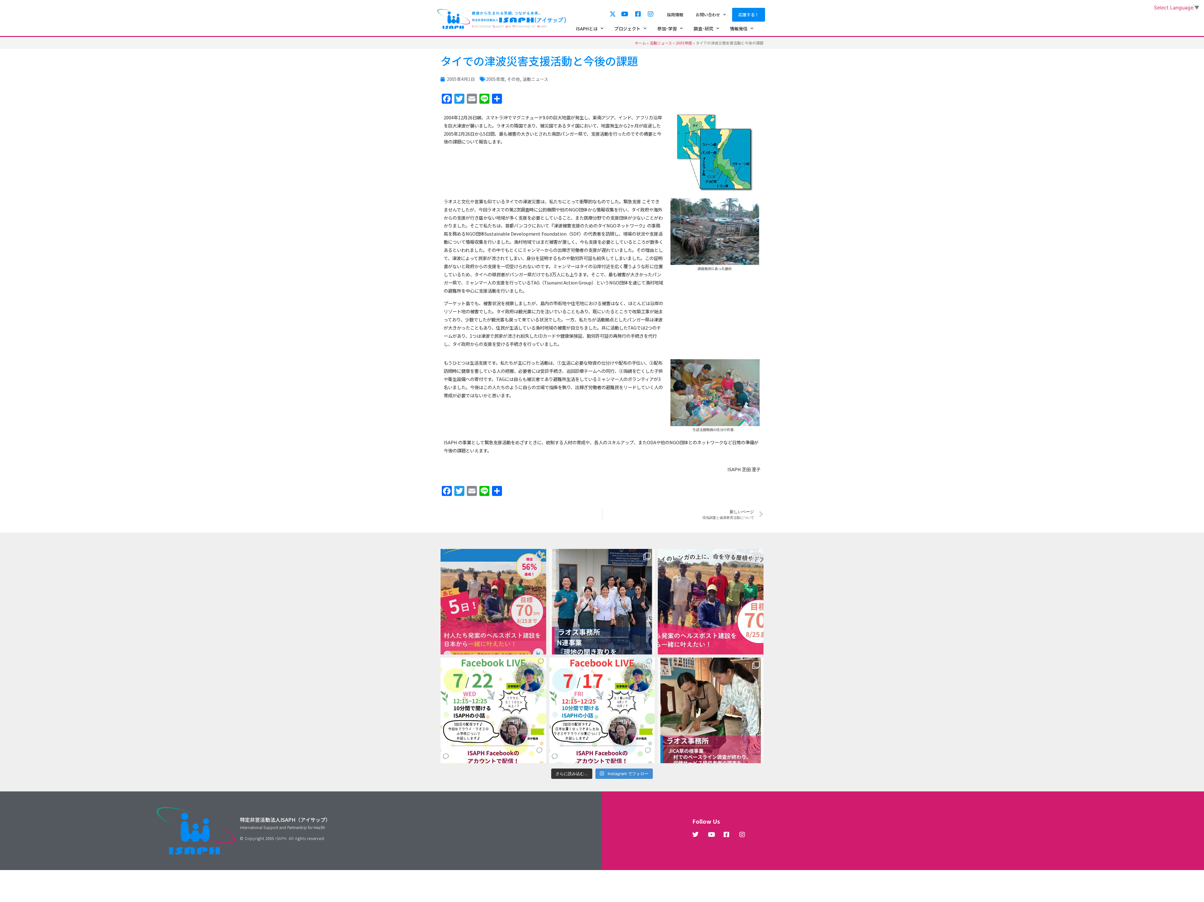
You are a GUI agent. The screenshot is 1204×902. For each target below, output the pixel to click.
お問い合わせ (708, 15)
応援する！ (748, 15)
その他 (513, 79)
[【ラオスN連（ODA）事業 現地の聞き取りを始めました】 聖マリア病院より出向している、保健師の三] (602, 601)
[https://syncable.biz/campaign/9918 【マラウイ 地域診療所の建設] (710, 601)
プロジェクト (627, 28)
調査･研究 (703, 28)
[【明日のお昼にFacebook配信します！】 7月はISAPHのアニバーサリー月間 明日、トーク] (602, 710)
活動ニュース (661, 42)
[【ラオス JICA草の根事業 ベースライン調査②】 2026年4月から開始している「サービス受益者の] (710, 710)
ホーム (640, 42)
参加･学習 (667, 28)
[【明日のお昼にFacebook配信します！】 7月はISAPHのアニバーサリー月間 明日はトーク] (493, 710)
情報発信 (738, 28)
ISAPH (281, 838)
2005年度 (684, 42)
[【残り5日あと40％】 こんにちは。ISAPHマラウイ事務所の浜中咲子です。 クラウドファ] (493, 601)
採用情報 (675, 15)
